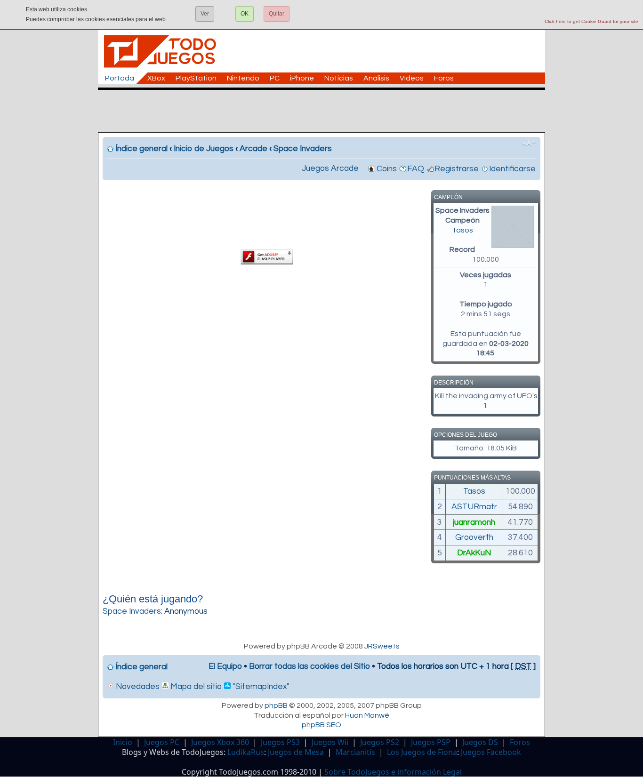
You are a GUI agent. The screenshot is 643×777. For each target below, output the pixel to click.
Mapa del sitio (195, 686)
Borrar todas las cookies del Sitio (309, 666)
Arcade (253, 148)
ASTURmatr (474, 507)
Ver (205, 13)
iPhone (302, 78)
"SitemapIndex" (260, 686)
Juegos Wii (330, 742)
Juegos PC (161, 742)
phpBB (276, 705)
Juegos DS (480, 742)
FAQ (415, 169)
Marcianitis (355, 752)
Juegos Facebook (491, 752)
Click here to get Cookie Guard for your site (591, 21)
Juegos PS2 (379, 742)
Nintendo (243, 78)
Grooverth (474, 537)
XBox (156, 78)
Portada (119, 78)
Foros (444, 78)
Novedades (137, 686)
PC (275, 78)
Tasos (462, 230)
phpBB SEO (321, 725)
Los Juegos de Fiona (422, 752)
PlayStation (196, 78)
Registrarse (456, 169)
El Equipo (225, 666)
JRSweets (382, 646)
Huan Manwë (367, 715)
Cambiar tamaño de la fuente (529, 143)
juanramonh (474, 522)
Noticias (338, 78)
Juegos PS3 (280, 742)
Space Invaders (302, 148)
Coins (387, 169)
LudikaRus (245, 752)
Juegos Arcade (330, 168)
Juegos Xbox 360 (220, 742)
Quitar (276, 13)
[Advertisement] (326, 111)
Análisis (376, 78)
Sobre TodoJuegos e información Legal (393, 772)
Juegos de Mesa (296, 752)
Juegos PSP (430, 742)
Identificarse (512, 169)
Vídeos (412, 78)
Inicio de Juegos (203, 148)
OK (245, 13)
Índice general (141, 148)
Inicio (122, 742)
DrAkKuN (474, 553)
